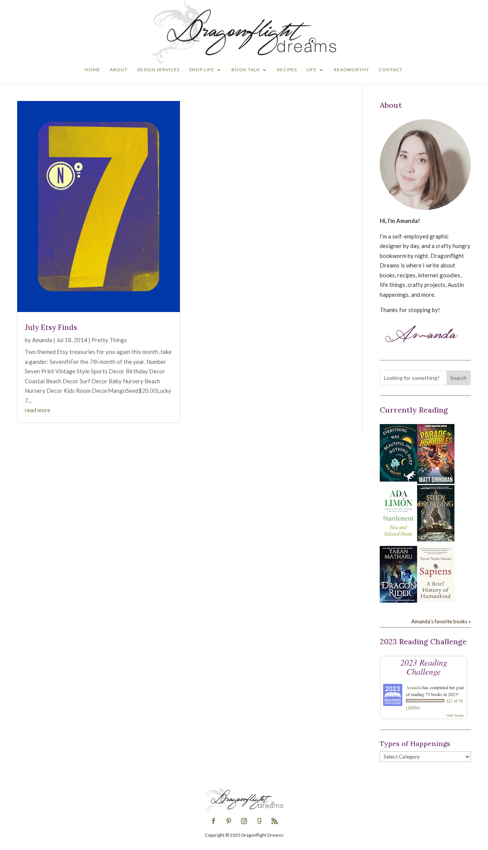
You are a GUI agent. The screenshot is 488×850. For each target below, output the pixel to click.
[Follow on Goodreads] (259, 821)
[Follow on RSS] (274, 821)
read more (37, 410)
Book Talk (245, 69)
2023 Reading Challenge (423, 666)
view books (455, 715)
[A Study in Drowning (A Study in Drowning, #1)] (435, 539)
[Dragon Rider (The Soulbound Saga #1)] (398, 600)
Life (312, 69)
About (119, 69)
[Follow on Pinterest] (229, 821)
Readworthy (351, 69)
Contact (391, 69)
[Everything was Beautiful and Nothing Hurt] (398, 479)
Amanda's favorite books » (441, 621)
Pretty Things (109, 339)
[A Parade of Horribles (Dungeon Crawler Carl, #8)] (435, 481)
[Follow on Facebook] (213, 821)
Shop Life (201, 69)
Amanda (42, 339)
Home (92, 69)
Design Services (158, 69)
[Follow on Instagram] (244, 821)
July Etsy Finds (51, 327)
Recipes (287, 69)
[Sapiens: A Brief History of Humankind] (435, 599)
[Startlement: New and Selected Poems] (398, 540)
